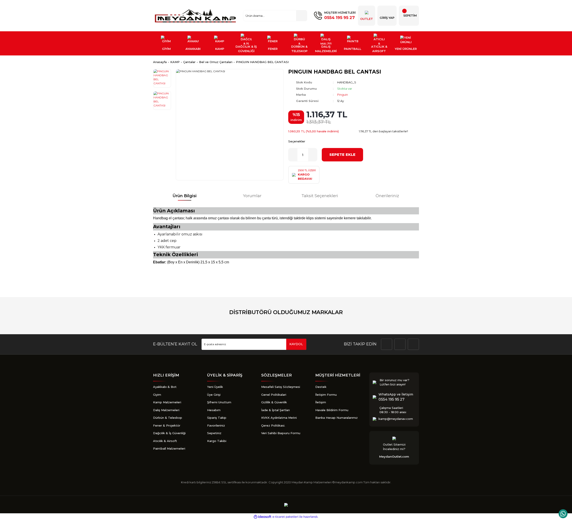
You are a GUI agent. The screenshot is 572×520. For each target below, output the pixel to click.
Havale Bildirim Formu (331, 410)
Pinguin (342, 94)
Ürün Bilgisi (184, 195)
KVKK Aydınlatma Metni (279, 417)
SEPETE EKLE (342, 154)
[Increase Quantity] (312, 154)
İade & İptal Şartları (275, 410)
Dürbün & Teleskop (167, 417)
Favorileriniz (216, 425)
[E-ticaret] (285, 517)
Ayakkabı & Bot (165, 387)
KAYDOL (296, 344)
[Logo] (196, 15)
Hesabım (214, 410)
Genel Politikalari (273, 394)
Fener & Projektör (166, 425)
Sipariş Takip (216, 417)
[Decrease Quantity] (292, 154)
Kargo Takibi (216, 441)
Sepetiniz (214, 433)
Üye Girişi (214, 394)
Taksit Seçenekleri (319, 195)
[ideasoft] (262, 517)
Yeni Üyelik (215, 387)
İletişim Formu (326, 394)
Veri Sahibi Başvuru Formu (280, 433)
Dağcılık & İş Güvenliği (169, 433)
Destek (320, 387)
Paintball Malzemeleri (169, 448)
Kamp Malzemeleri (167, 402)
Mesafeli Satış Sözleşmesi (280, 387)
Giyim (157, 394)
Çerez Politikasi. (273, 425)
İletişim (320, 402)
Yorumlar (252, 195)
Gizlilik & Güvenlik (274, 402)
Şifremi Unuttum (219, 402)
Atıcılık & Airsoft (165, 441)
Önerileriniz (387, 195)
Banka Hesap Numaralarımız (336, 417)
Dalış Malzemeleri (166, 410)
